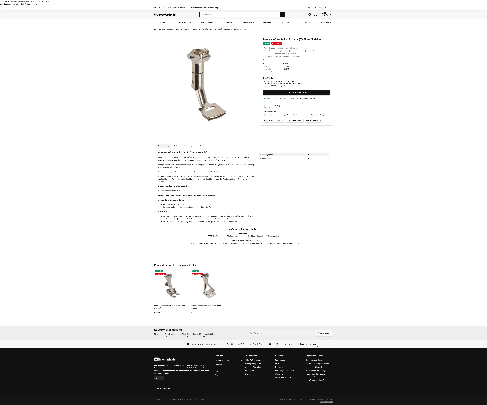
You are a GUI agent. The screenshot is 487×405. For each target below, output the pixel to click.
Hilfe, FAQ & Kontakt (308, 7)
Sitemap (248, 374)
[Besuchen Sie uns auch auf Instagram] (161, 378)
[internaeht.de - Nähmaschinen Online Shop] (165, 14)
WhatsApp (258, 344)
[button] (309, 14)
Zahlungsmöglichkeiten (254, 363)
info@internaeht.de (282, 344)
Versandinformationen (254, 367)
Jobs (217, 371)
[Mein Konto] (315, 14)
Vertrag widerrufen (163, 388)
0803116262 (237, 344)
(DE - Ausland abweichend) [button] (308, 98)
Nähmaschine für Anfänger (316, 370)
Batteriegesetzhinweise (284, 370)
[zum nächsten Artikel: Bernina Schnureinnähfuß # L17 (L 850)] (330, 29)
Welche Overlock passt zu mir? (317, 363)
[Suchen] (282, 14)
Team (217, 368)
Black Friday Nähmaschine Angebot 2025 (315, 375)
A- (330, 7)
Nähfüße (286, 69)
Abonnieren (324, 333)
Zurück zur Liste (159, 29)
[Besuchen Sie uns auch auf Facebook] (156, 378)
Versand (201, 399)
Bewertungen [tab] (188, 146)
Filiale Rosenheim (222, 360)
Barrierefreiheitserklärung (285, 377)
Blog (321, 7)
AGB (277, 363)
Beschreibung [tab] (163, 146)
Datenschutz (280, 360)
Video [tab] (176, 146)
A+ (326, 7)
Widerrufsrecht (281, 374)
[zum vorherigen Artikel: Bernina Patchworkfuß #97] (324, 29)
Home (37, 4)
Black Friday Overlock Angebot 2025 (317, 381)
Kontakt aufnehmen (308, 344)
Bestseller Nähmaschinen (315, 367)
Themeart (294, 399)
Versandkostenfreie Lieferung (284, 81)
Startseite (48, 1)
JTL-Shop (312, 399)
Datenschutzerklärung (195, 334)
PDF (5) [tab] (202, 146)
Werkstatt (218, 364)
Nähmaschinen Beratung (315, 360)
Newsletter (249, 370)
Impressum (279, 367)
